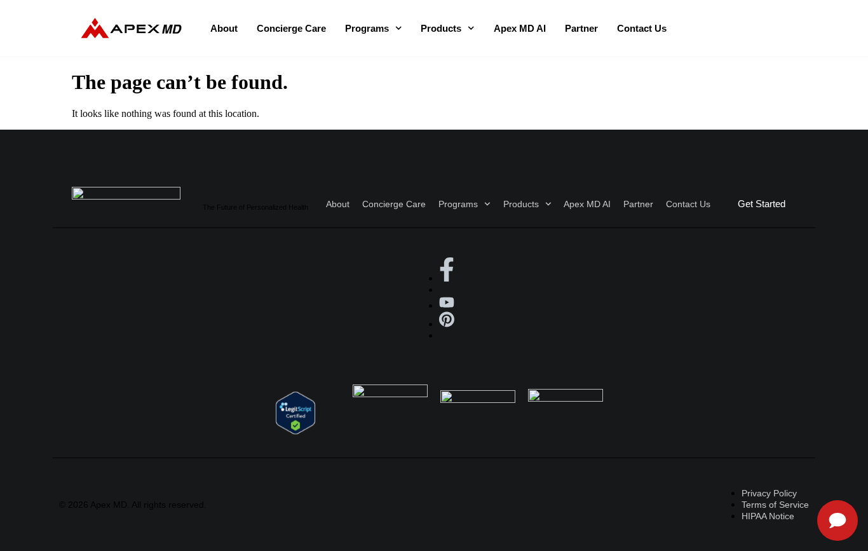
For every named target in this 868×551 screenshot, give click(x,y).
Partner (581, 28)
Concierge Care (291, 28)
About (224, 28)
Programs (367, 28)
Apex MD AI (520, 28)
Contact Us (642, 28)
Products (441, 28)
